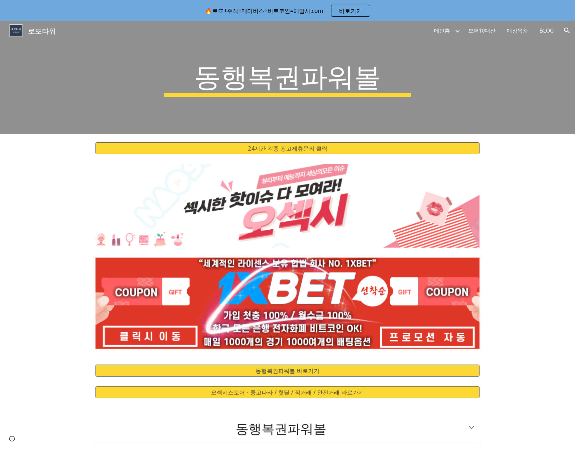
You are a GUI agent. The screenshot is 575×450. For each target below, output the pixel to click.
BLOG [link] (546, 30)
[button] (567, 31)
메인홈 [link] (442, 30)
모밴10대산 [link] (481, 30)
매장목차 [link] (517, 30)
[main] (287, 78)
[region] (287, 10)
